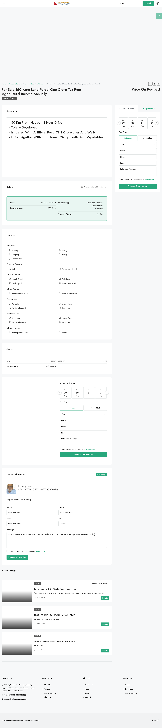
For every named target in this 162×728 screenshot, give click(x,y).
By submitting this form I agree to (78, 449)
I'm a (60, 518)
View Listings (101, 475)
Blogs (87, 689)
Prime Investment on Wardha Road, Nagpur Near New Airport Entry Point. (66, 589)
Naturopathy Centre (20, 332)
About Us (47, 685)
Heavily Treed (17, 279)
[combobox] (83, 414)
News (87, 693)
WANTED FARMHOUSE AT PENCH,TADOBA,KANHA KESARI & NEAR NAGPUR (67, 641)
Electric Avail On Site (20, 293)
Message (10, 529)
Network (88, 697)
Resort (64, 332)
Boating (15, 250)
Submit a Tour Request (83, 454)
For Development (19, 308)
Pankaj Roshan (41, 597)
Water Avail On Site (69, 293)
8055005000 (26, 489)
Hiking (64, 254)
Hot (14, 99)
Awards (47, 689)
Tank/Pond (66, 279)
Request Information (17, 557)
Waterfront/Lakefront (70, 283)
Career (127, 685)
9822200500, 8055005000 (15, 695)
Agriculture (16, 304)
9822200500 (40, 489)
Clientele (47, 697)
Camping (15, 254)
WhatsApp (54, 489)
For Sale (6, 99)
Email (9, 518)
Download (89, 685)
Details (105, 598)
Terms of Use (90, 449)
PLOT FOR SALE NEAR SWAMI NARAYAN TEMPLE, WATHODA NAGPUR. (65, 615)
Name (9, 507)
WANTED (37, 636)
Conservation (17, 258)
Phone (61, 507)
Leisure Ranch (67, 304)
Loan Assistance (50, 693)
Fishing (64, 250)
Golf (13, 269)
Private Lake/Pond (69, 269)
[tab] (159, 16)
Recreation (66, 308)
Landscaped (17, 283)
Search (148, 3)
